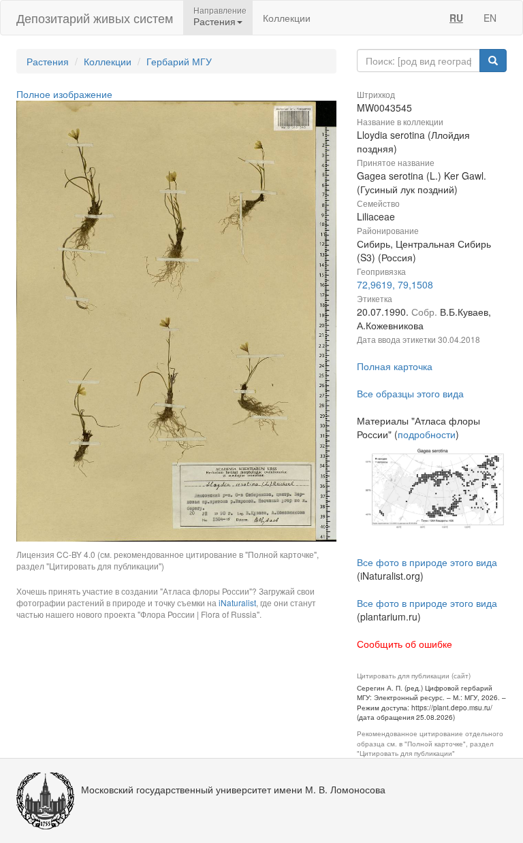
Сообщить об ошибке (404, 643)
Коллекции (287, 17)
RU (456, 17)
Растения (48, 61)
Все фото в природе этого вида (427, 562)
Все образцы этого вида (410, 393)
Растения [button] (214, 21)
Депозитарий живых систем (94, 18)
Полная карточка (394, 366)
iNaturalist (237, 602)
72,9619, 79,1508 (395, 284)
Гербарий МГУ (179, 61)
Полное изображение (64, 94)
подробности (427, 434)
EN (490, 17)
